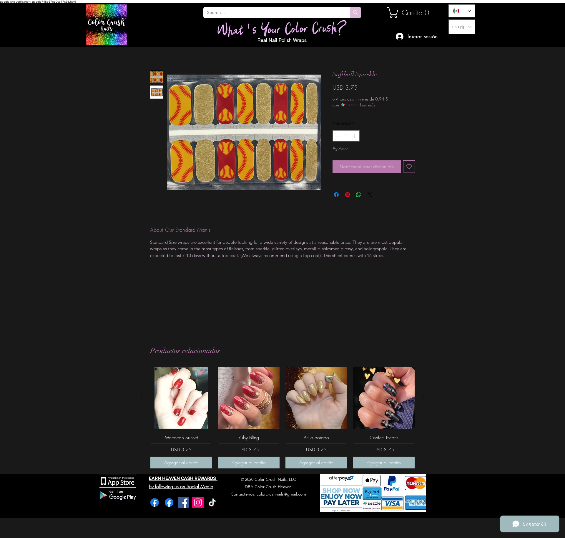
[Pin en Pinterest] (347, 194)
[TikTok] (212, 502)
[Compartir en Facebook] (336, 194)
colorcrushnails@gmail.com (281, 494)
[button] (461, 26)
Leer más (367, 105)
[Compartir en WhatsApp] (358, 194)
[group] (282, 417)
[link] (407, 12)
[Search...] (355, 12)
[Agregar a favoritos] (409, 166)
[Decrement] (337, 136)
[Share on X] (369, 194)
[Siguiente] (423, 397)
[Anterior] (141, 397)
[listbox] (461, 26)
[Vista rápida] (181, 398)
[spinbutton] (346, 136)
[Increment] (355, 136)
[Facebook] (154, 502)
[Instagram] (198, 502)
